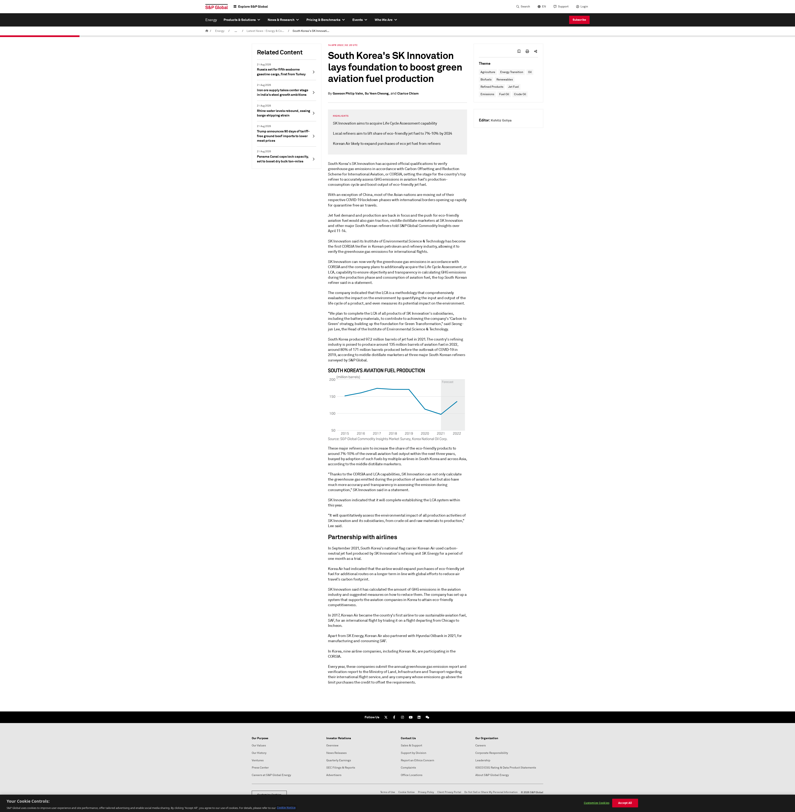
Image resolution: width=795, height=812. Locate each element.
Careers (480, 745)
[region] (397, 803)
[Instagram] (402, 717)
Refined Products (492, 87)
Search (525, 6)
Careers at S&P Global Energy (271, 775)
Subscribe (579, 20)
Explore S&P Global (253, 6)
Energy (219, 31)
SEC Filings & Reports (340, 767)
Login (584, 6)
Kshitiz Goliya (501, 120)
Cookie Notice (406, 792)
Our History (259, 753)
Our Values (259, 745)
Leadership (482, 760)
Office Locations (411, 775)
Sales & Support (411, 745)
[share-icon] (535, 51)
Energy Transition (511, 72)
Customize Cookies (596, 803)
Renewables (504, 79)
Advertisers (333, 775)
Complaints (408, 767)
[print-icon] (527, 51)
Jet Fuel (513, 87)
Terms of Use (387, 792)
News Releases (336, 753)
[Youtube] (410, 717)
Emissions (487, 94)
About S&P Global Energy (492, 775)
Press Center (260, 767)
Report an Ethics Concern (417, 760)
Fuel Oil (504, 94)
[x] (386, 717)
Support (563, 6)
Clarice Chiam (408, 93)
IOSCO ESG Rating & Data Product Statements (505, 767)
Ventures (258, 760)
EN (544, 6)
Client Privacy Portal (449, 792)
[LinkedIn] (419, 717)
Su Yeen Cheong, (377, 93)
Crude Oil (520, 94)
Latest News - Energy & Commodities (266, 31)
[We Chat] (427, 717)
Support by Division (413, 753)
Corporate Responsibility (491, 753)
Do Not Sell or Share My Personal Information (491, 792)
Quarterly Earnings (338, 760)
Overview (332, 745)
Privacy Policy (426, 792)
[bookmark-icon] (519, 51)
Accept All (625, 803)
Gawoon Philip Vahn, (348, 93)
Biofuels (486, 79)
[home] (206, 31)
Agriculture (488, 72)
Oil (530, 72)
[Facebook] (394, 717)
